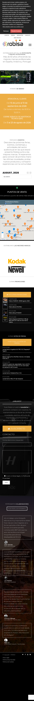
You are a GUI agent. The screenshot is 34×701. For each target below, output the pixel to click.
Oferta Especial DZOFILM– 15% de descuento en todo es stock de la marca (18, 320)
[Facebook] (25, 654)
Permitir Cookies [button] (16, 31)
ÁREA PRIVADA (17, 37)
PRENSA (13, 35)
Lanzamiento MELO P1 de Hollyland (13, 379)
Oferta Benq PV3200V (15, 313)
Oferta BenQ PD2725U (15, 307)
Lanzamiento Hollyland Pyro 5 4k (12, 373)
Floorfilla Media (17, 620)
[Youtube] (27, 654)
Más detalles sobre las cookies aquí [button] (13, 26)
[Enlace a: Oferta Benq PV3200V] (5, 312)
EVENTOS (7, 35)
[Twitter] (23, 654)
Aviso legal (16, 476)
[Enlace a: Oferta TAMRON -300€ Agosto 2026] (5, 300)
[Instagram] (30, 654)
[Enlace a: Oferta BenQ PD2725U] (5, 305)
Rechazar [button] (6, 31)
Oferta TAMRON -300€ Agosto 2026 (19, 301)
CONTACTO (27, 35)
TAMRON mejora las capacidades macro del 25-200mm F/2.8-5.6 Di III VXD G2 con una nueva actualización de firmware (16, 365)
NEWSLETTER (20, 35)
